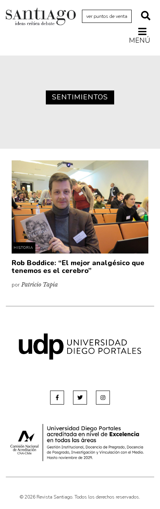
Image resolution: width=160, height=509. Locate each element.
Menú (139, 40)
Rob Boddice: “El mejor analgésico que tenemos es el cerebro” (78, 266)
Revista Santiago (41, 17)
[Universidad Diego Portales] (80, 346)
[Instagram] (103, 398)
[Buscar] (145, 16)
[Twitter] (80, 398)
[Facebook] (57, 398)
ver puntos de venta (106, 16)
